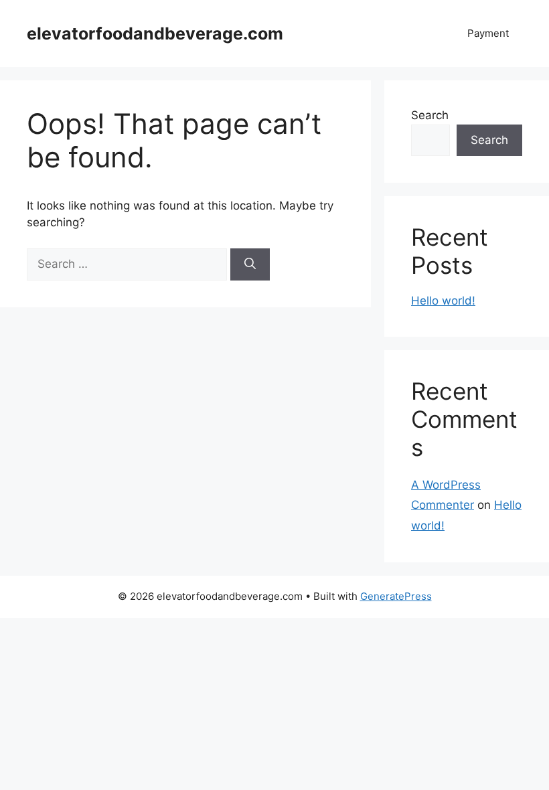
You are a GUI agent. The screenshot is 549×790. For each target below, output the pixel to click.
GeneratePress (396, 596)
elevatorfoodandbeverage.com (155, 33)
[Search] (250, 264)
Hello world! (443, 300)
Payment (488, 33)
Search (430, 115)
